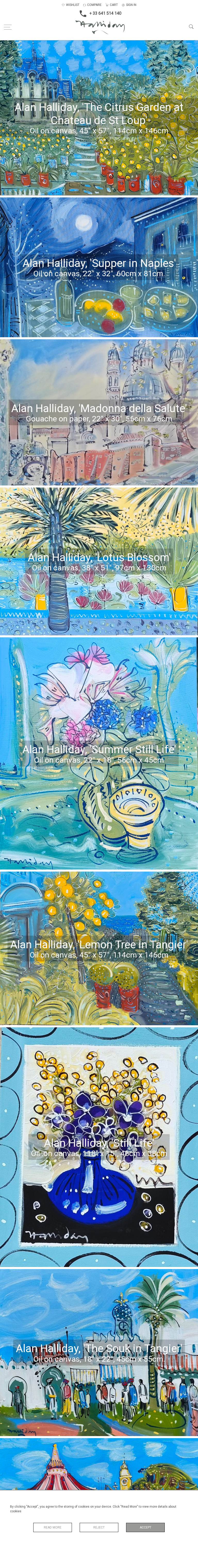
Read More (52, 1527)
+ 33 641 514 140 (105, 13)
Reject (99, 1527)
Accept (145, 1527)
